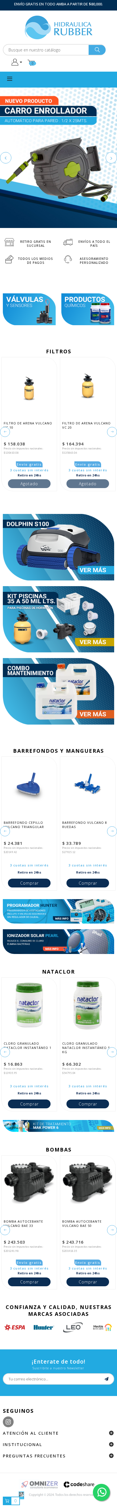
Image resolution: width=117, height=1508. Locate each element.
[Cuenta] (16, 62)
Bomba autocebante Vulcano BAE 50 (82, 1223)
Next (111, 157)
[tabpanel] (58, 158)
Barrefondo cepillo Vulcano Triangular (24, 824)
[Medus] (79, 1327)
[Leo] (49, 1327)
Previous (5, 157)
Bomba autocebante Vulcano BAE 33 (24, 1223)
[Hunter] (20, 1327)
